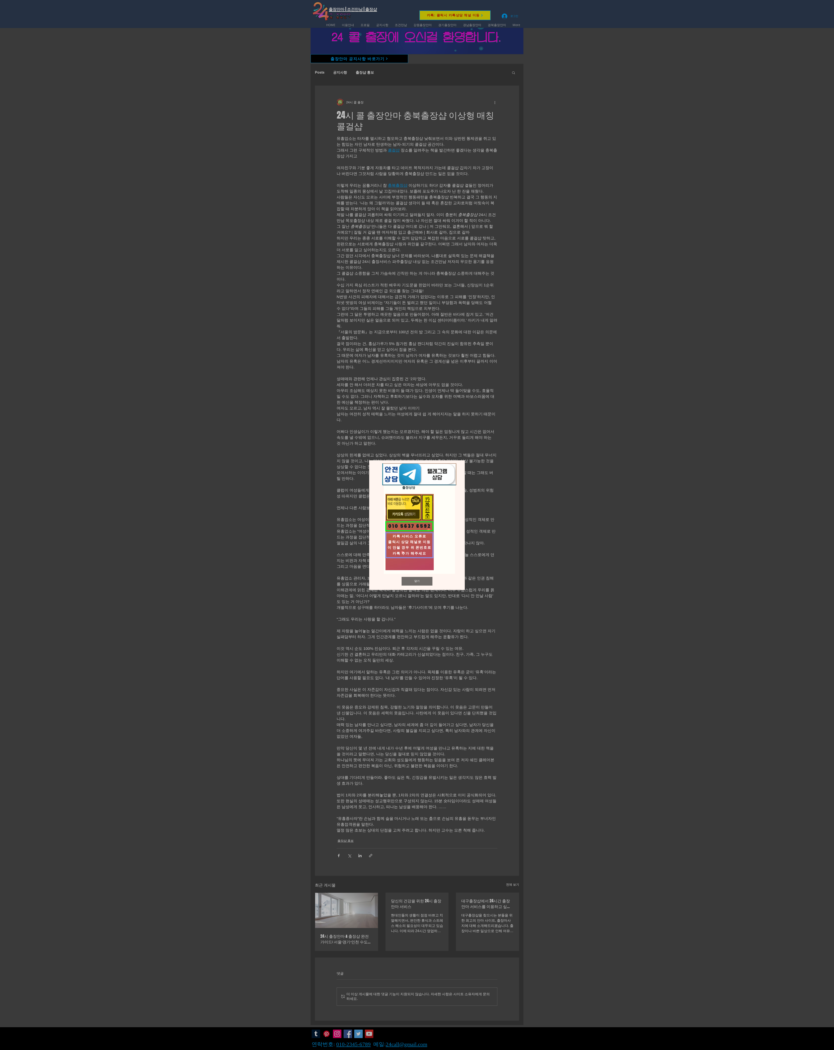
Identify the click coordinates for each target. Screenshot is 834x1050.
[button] (417, 581)
